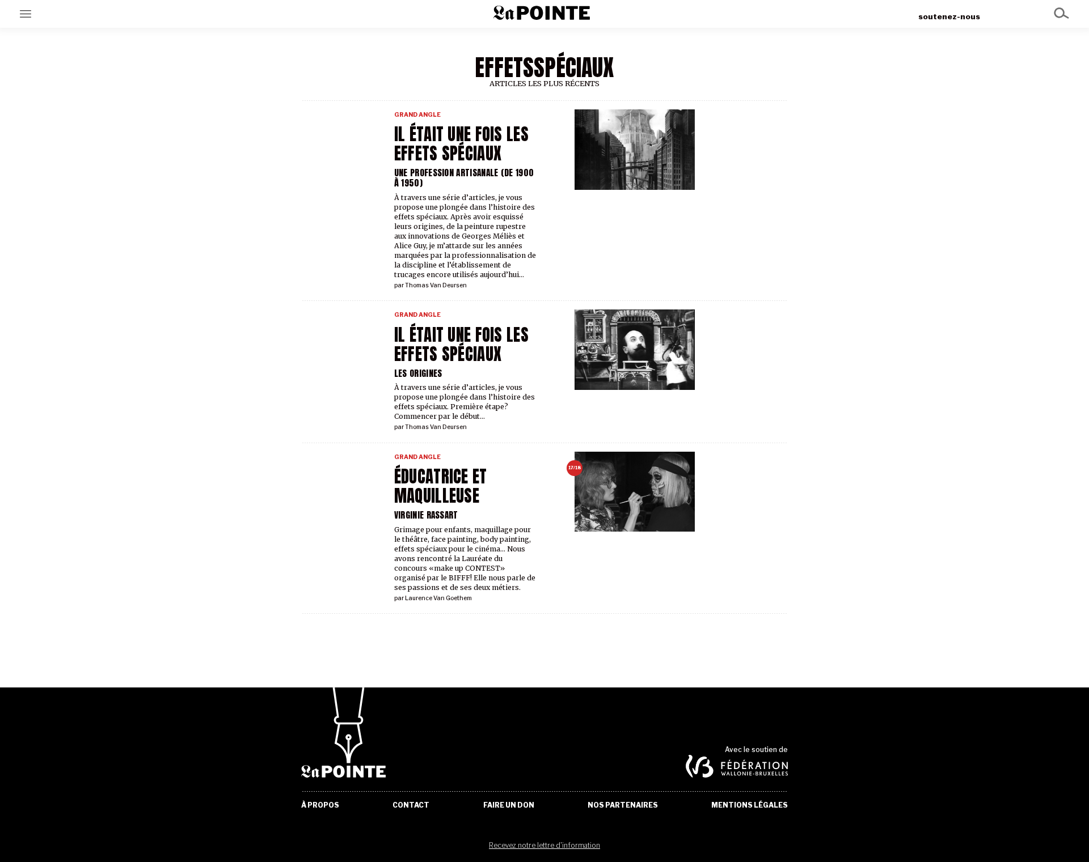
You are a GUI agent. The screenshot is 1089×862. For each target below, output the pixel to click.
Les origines (418, 373)
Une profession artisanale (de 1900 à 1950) (464, 177)
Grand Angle (417, 114)
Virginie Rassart (426, 514)
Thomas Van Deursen (436, 285)
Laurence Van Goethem (438, 598)
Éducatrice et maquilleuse (440, 486)
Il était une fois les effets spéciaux (461, 344)
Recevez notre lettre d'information (544, 845)
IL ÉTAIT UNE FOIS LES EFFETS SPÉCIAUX (461, 144)
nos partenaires (623, 805)
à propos (320, 805)
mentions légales (749, 805)
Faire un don (508, 805)
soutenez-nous (949, 16)
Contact (410, 805)
